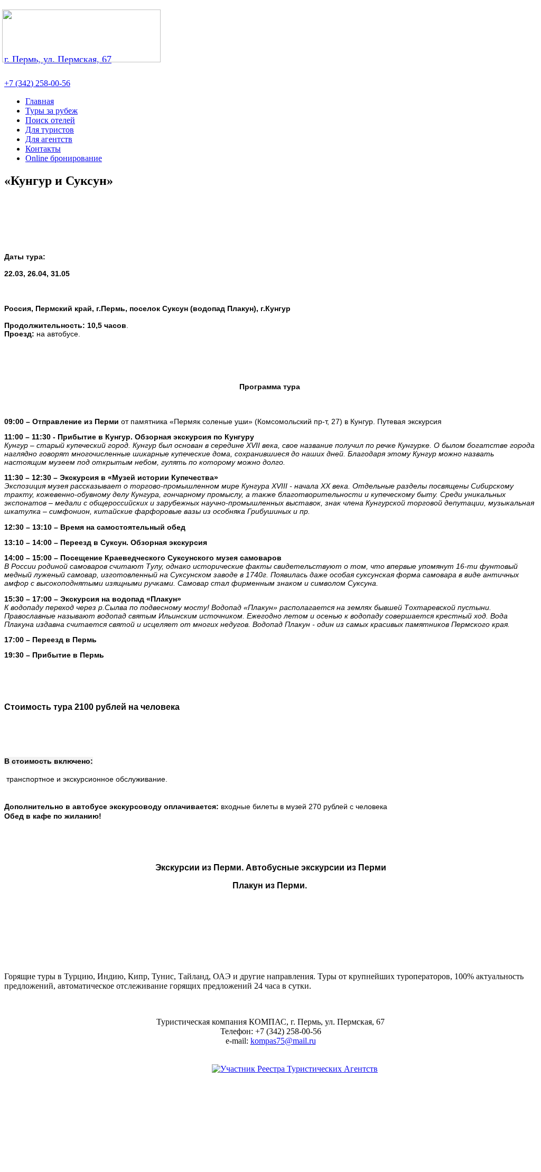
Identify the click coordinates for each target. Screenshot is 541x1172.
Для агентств (48, 139)
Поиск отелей (50, 120)
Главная (39, 101)
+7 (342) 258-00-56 (37, 83)
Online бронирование (63, 158)
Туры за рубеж (51, 110)
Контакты (43, 148)
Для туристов (49, 129)
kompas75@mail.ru (283, 1040)
